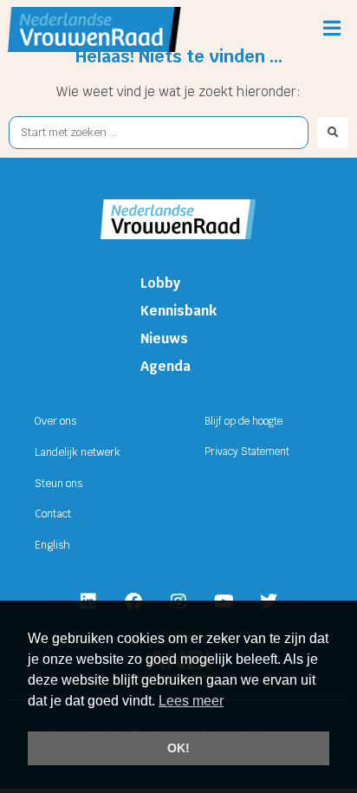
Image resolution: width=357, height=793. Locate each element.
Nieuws (164, 338)
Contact (53, 514)
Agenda (165, 366)
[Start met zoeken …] (158, 132)
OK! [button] (178, 748)
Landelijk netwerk (77, 452)
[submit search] (332, 132)
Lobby (160, 283)
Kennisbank (178, 310)
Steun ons (58, 484)
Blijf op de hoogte (243, 421)
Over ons (55, 421)
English (52, 545)
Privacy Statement (246, 451)
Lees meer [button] (191, 700)
